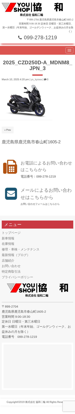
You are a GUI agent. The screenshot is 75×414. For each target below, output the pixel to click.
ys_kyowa (36, 79)
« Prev (7, 130)
